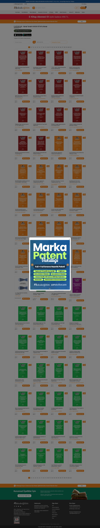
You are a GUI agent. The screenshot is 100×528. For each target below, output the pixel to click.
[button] (32, 264)
